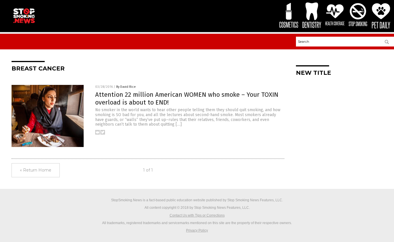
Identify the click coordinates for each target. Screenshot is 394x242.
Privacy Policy (197, 230)
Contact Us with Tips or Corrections (197, 215)
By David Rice (126, 87)
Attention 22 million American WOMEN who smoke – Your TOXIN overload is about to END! (186, 98)
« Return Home (35, 170)
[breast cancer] (24, 23)
